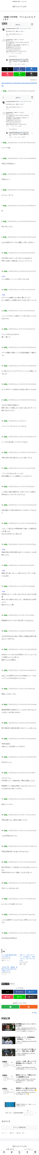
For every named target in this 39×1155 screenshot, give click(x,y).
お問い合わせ (10, 1149)
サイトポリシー (28, 1149)
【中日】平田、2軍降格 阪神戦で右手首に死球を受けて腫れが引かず (9, 969)
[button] (31, 74)
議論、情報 (6, 984)
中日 (13, 984)
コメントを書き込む (19, 1127)
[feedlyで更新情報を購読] (10, 1007)
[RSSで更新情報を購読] (29, 1007)
